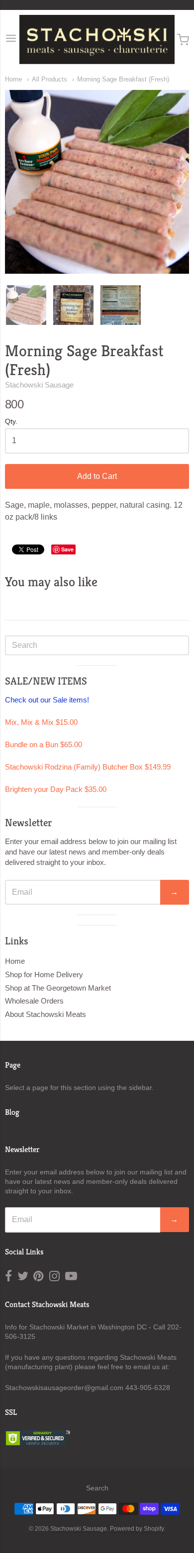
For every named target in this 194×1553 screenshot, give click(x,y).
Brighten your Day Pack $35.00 (55, 789)
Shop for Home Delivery (44, 974)
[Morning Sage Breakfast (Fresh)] (26, 305)
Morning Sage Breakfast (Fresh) (123, 79)
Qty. (11, 421)
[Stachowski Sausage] (97, 39)
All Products (49, 79)
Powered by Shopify (137, 1528)
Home (13, 79)
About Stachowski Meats (45, 1014)
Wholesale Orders (34, 1001)
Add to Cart (97, 476)
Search (97, 1488)
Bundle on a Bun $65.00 (43, 744)
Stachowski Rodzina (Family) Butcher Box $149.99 (88, 767)
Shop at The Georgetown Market (58, 988)
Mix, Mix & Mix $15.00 (41, 722)
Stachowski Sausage (39, 385)
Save (67, 549)
